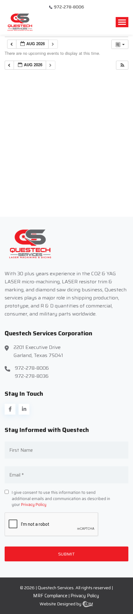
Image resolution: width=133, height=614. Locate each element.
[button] (122, 65)
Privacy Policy (33, 505)
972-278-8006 (69, 7)
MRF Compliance (50, 596)
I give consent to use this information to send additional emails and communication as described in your (61, 499)
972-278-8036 (32, 376)
